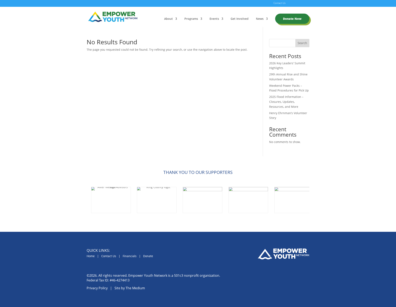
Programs (191, 19)
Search (302, 43)
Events (214, 19)
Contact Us (279, 3)
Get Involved (240, 19)
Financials (130, 256)
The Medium (135, 288)
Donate (148, 256)
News (260, 19)
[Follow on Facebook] (286, 277)
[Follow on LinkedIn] (305, 277)
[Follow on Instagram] (296, 277)
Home (91, 256)
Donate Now (292, 19)
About (168, 19)
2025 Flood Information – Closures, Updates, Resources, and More (286, 102)
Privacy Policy (97, 288)
